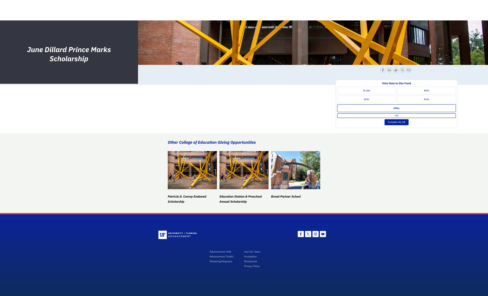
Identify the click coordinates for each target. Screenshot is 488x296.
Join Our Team (252, 251)
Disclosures (250, 261)
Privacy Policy (252, 266)
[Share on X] (403, 70)
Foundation (250, 256)
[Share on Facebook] (383, 70)
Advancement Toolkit (221, 256)
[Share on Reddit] (396, 70)
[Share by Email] (409, 70)
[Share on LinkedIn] (390, 70)
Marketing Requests (221, 261)
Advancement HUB (220, 251)
